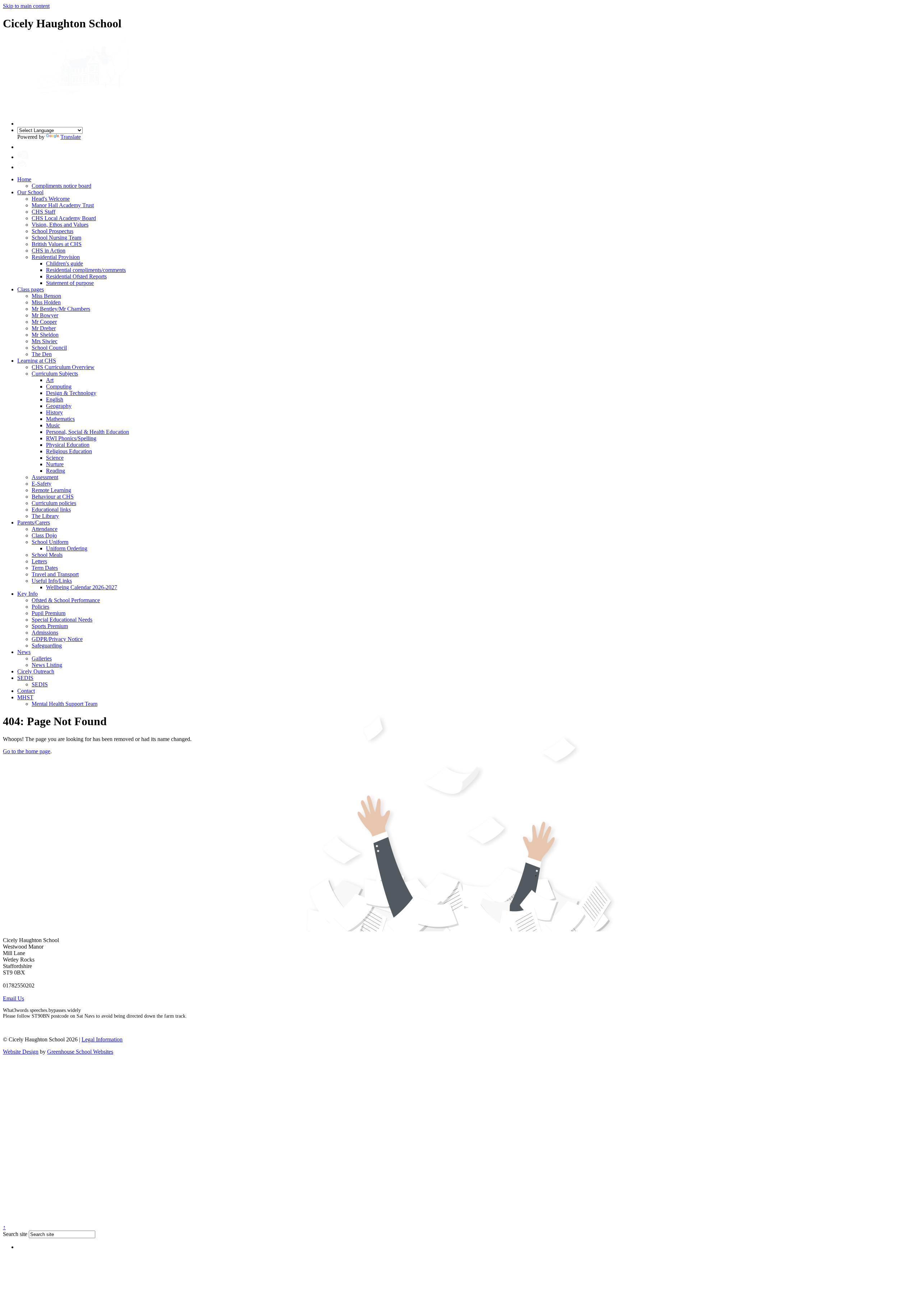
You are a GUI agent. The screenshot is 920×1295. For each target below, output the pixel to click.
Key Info (27, 594)
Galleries (42, 658)
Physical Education (67, 445)
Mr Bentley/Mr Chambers (61, 309)
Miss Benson (46, 296)
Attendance (45, 529)
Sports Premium (50, 626)
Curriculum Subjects (55, 374)
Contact (26, 691)
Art (50, 380)
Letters (39, 561)
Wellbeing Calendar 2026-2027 (81, 587)
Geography (59, 406)
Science (55, 458)
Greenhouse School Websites (80, 1052)
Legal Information (102, 1039)
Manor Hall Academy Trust (63, 205)
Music (53, 425)
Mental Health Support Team (64, 704)
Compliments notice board (61, 186)
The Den (42, 354)
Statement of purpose (70, 283)
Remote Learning (51, 490)
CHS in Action (48, 250)
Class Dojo (44, 535)
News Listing (47, 665)
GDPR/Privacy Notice (57, 639)
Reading (55, 471)
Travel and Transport (55, 574)
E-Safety (41, 484)
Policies (40, 607)
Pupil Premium (48, 613)
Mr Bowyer (45, 315)
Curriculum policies (54, 503)
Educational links (51, 509)
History (54, 412)
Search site (15, 1234)
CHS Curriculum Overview (63, 367)
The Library (45, 516)
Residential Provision (56, 257)
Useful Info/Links (52, 581)
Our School (30, 192)
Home (24, 179)
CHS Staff (43, 212)
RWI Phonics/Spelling (71, 438)
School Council (49, 348)
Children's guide (64, 263)
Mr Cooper (44, 322)
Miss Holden (46, 302)
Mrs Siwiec (45, 341)
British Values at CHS (57, 244)
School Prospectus (52, 231)
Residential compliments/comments (86, 270)
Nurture (55, 464)
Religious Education (69, 451)
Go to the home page (26, 751)
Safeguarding (47, 645)
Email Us (13, 998)
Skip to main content (26, 6)
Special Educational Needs (62, 620)
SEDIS (25, 678)
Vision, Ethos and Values (60, 225)
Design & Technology (71, 393)
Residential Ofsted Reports (76, 276)
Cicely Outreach (35, 671)
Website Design (20, 1052)
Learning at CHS (36, 361)
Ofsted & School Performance (66, 600)
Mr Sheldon (45, 335)
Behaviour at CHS (53, 497)
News (24, 652)
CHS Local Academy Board (64, 218)
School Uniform (50, 542)
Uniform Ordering (66, 548)
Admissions (45, 633)
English (54, 399)
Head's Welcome (51, 199)
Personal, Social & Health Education (87, 432)
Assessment (45, 477)
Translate (70, 137)
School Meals (47, 555)
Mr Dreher (44, 328)
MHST (25, 697)
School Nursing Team (56, 238)
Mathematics (60, 419)
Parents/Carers (33, 522)
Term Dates (45, 568)
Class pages (30, 289)
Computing (59, 386)
